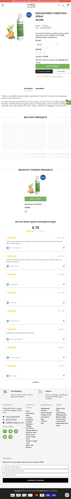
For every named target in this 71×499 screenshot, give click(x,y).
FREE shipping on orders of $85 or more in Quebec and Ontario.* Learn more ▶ (35, 1)
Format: (38, 40)
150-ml (26, 211)
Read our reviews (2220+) (53, 76)
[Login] (63, 5)
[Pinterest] (16, 431)
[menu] (2, 5)
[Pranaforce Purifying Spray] (35, 185)
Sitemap (55, 491)
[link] (12, 154)
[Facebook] (5, 431)
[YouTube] (10, 437)
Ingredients (40, 88)
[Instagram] (10, 431)
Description (28, 88)
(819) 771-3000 (11, 419)
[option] (17, 26)
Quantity (39, 49)
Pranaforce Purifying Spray (33, 204)
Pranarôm (45, 25)
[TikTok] (5, 437)
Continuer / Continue (35, 480)
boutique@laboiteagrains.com (44, 491)
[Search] (59, 5)
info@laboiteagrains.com (14, 422)
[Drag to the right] (67, 395)
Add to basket (52, 66)
